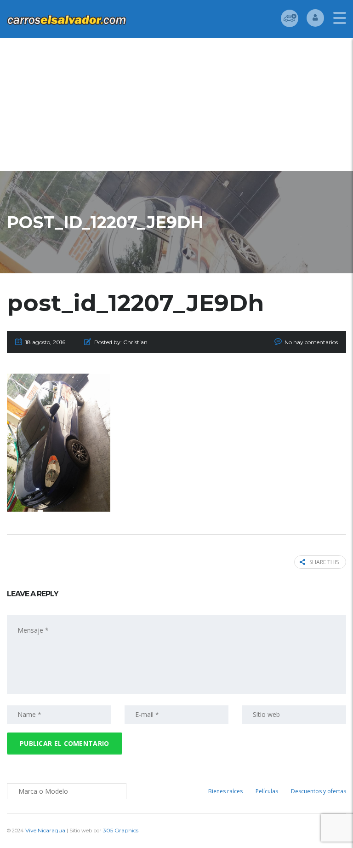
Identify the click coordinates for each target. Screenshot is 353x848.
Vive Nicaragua (45, 830)
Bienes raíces (225, 791)
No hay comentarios (311, 342)
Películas (267, 791)
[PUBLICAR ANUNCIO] (289, 18)
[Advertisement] (176, 106)
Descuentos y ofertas (318, 791)
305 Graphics (120, 830)
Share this (324, 562)
